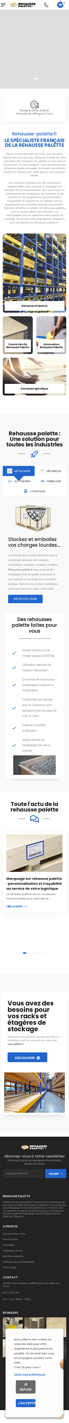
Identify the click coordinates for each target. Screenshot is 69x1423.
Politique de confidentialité (19, 1262)
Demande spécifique (34, 388)
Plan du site (9, 1267)
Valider (54, 1173)
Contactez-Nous (13, 1250)
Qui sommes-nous (14, 1233)
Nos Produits (10, 1239)
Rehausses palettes (34, 306)
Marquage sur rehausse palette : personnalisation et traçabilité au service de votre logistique (34, 883)
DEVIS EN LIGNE (40, 72)
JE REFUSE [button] (26, 1387)
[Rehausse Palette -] (23, 5)
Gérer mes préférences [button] (29, 1374)
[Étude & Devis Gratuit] (34, 104)
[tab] (19, 471)
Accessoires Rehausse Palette (51, 345)
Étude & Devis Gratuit (34, 110)
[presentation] (32, 78)
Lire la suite (14, 906)
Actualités (9, 1245)
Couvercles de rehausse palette (17, 345)
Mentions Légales (13, 1256)
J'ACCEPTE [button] (27, 1403)
